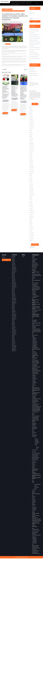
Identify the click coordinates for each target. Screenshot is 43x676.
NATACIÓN (33, 492)
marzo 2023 (31, 182)
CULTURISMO (34, 451)
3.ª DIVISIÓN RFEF (34, 345)
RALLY (37, 448)
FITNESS (33, 466)
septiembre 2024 (31, 149)
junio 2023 (13, 306)
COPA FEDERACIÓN (34, 354)
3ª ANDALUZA (34, 385)
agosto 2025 (31, 128)
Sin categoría (34, 536)
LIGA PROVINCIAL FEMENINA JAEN (36, 406)
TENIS (33, 505)
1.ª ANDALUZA (34, 337)
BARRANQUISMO (34, 428)
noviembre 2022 (14, 315)
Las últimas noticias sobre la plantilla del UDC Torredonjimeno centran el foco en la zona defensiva (34, 44)
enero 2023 (30, 186)
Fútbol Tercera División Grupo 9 (33, 75)
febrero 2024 (31, 162)
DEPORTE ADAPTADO (35, 453)
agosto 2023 (31, 173)
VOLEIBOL (33, 512)
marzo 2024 (31, 160)
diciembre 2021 (31, 210)
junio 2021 (30, 221)
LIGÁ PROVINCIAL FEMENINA (35, 306)
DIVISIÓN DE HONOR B (35, 532)
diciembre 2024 (31, 143)
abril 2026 (13, 261)
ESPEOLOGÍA (34, 465)
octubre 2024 (31, 147)
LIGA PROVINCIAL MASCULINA (36, 288)
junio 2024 (30, 154)
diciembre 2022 (31, 188)
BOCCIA (33, 431)
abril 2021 (30, 225)
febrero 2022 (31, 206)
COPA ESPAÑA (34, 397)
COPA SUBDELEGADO (35, 400)
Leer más (5, 113)
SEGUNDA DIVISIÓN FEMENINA (36, 409)
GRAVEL (36, 444)
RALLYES (35, 488)
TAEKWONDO (34, 504)
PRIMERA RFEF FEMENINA (35, 361)
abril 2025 (30, 136)
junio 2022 (30, 199)
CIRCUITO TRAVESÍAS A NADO (36, 325)
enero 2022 (30, 208)
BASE (33, 298)
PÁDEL (33, 495)
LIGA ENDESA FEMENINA (35, 417)
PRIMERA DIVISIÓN (34, 368)
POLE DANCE (33, 499)
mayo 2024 (30, 156)
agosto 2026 (31, 106)
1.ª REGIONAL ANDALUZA (35, 529)
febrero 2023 (31, 184)
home (30, 11)
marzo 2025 (13, 278)
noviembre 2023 (31, 167)
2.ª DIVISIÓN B (34, 381)
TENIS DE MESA (10, 9)
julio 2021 (13, 336)
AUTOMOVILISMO (36, 484)
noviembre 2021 (31, 212)
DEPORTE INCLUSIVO (35, 335)
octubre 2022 (14, 316)
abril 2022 (13, 324)
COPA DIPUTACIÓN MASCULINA (36, 280)
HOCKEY (33, 471)
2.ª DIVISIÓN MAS (34, 297)
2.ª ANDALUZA (34, 340)
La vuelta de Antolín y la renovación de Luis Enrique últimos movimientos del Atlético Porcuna (34, 49)
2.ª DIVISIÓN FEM (34, 382)
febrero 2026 (31, 117)
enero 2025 (30, 141)
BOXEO (33, 433)
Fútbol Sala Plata (31, 69)
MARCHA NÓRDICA (34, 320)
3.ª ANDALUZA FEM (34, 344)
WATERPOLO (34, 525)
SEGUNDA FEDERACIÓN (35, 372)
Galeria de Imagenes (15, 4)
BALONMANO (23, 3)
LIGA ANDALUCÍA (34, 549)
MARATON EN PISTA (34, 265)
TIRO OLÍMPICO (34, 509)
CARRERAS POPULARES (35, 264)
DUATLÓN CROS (34, 462)
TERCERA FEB (34, 292)
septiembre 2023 (31, 171)
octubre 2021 (31, 214)
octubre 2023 (31, 169)
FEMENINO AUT (34, 533)
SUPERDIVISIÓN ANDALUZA (35, 550)
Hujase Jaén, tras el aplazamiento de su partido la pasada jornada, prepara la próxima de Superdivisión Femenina (14, 91)
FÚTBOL (33, 336)
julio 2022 (30, 197)
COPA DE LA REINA (34, 365)
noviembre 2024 (31, 145)
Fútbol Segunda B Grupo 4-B (33, 73)
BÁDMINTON (13, 3)
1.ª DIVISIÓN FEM (34, 294)
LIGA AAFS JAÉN (34, 402)
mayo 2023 (13, 307)
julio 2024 (13, 289)
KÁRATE (33, 481)
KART (40, 484)
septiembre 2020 (31, 238)
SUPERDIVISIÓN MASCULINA (36, 553)
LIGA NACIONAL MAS (34, 285)
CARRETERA (36, 439)
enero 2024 (13, 297)
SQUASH (33, 503)
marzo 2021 (31, 227)
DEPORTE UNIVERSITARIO (35, 457)
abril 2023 (30, 180)
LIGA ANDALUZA (34, 270)
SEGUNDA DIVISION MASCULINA (36, 410)
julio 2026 (30, 108)
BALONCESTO (18, 3)
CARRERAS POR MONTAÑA (35, 316)
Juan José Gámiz (14, 98)
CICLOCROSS (36, 440)
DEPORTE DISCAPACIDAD (35, 454)
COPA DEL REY (34, 326)
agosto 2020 (31, 240)
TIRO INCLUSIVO (34, 508)
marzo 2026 (31, 115)
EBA (32, 281)
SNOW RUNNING (34, 321)
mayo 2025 (30, 134)
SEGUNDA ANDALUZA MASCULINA (36, 520)
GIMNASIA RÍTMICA (34, 470)
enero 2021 (13, 344)
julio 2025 (30, 130)
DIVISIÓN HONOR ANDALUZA (36, 548)
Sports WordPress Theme (19, 557)
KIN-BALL (33, 414)
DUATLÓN (33, 461)
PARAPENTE (33, 496)
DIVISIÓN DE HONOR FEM (35, 401)
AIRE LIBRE (33, 256)
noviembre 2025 (31, 123)
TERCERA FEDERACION (35, 373)
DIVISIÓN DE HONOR (34, 357)
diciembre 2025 (31, 121)
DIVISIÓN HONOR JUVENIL (35, 387)
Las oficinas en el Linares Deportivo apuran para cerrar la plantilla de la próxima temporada (34, 31)
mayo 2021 (30, 223)
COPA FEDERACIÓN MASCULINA (36, 330)
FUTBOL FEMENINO (34, 364)
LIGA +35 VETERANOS (35, 360)
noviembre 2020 (31, 234)
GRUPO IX (33, 413)
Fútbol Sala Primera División (33, 71)
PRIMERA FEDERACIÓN (35, 369)
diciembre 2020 (14, 345)
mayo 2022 (30, 201)
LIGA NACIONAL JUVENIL (35, 418)
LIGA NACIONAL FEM (34, 284)
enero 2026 (30, 119)
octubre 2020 (31, 236)
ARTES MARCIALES (34, 259)
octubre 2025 (14, 269)
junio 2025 (30, 132)
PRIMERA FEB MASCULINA (35, 289)
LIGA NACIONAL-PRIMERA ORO (36, 274)
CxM (32, 317)
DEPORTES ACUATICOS (35, 458)
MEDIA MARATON (34, 266)
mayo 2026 (13, 260)
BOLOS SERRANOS (34, 311)
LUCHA (33, 482)
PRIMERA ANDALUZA (35, 526)
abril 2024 (30, 158)
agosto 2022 (31, 195)
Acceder (23, 256)
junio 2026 (13, 259)
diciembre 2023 (14, 298)
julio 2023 (30, 175)
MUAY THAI (33, 422)
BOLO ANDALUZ (34, 432)
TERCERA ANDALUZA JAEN (35, 521)
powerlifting (33, 500)
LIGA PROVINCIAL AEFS (35, 405)
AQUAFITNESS (34, 424)
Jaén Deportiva (5, 1)
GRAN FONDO (36, 443)
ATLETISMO (33, 260)
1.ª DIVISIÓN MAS (34, 540)
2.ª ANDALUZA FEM (34, 341)
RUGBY (33, 528)
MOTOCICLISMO (36, 487)
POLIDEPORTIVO (28, 3)
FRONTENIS (33, 467)
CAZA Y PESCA (34, 436)
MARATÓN (37, 447)
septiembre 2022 (31, 193)
